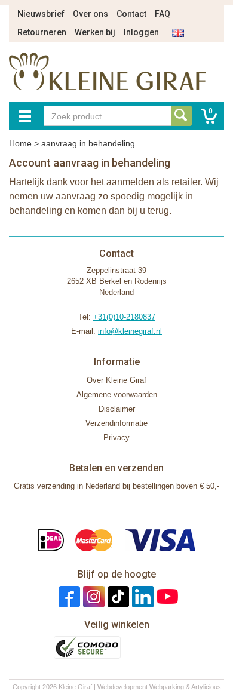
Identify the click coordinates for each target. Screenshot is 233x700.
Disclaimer (117, 408)
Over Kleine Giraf (116, 380)
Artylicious (206, 686)
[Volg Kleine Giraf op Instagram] (92, 596)
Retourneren (41, 32)
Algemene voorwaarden (116, 394)
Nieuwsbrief (41, 14)
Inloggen (141, 32)
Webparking (166, 686)
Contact (131, 14)
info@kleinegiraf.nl (130, 331)
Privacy (116, 437)
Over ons (90, 14)
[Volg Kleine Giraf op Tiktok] (117, 596)
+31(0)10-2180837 (124, 316)
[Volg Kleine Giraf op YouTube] (166, 596)
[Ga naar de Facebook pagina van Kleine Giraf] (68, 596)
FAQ (162, 14)
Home (20, 143)
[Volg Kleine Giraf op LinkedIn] (141, 596)
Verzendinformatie (116, 423)
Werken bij (95, 32)
